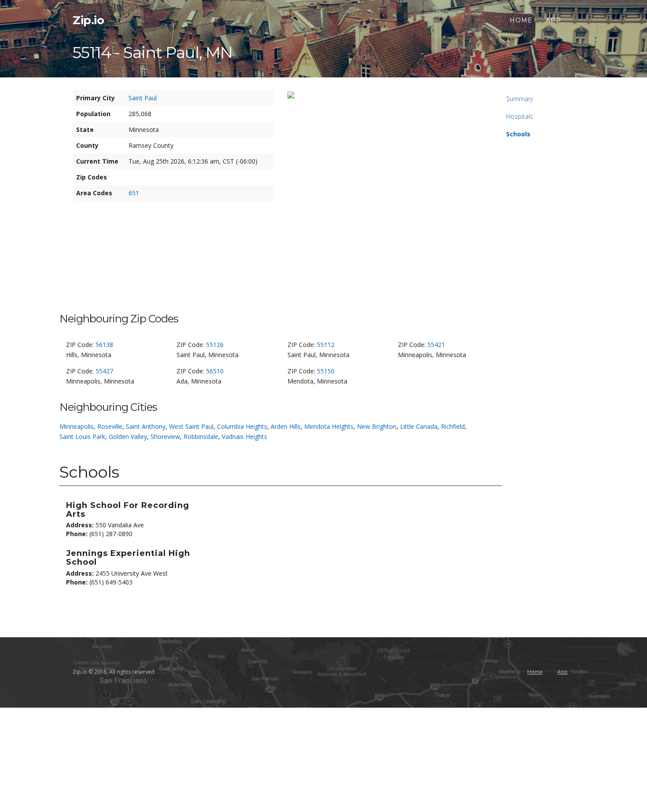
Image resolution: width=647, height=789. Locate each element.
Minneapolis (76, 426)
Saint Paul (143, 98)
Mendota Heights (328, 426)
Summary (519, 99)
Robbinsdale (201, 436)
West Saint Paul (191, 426)
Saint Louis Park (82, 436)
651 (134, 193)
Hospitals (519, 116)
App (553, 20)
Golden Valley (128, 436)
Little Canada (418, 426)
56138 (104, 344)
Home (521, 20)
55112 (326, 344)
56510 (215, 371)
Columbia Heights (242, 426)
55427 (104, 371)
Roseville (109, 426)
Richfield (453, 426)
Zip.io (88, 20)
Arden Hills (286, 426)
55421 (436, 344)
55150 (326, 371)
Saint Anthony (145, 426)
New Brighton (377, 426)
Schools (518, 134)
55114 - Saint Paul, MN (152, 52)
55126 (215, 344)
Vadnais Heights (244, 436)
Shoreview (165, 436)
